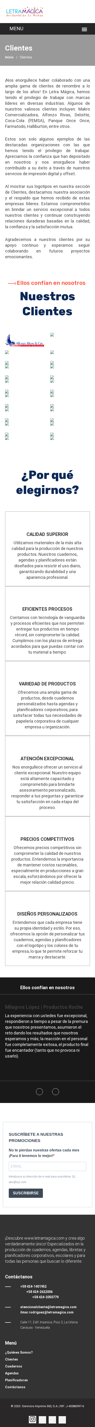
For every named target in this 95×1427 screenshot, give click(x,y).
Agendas (12, 1373)
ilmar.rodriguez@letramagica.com (47, 1312)
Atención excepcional (47, 758)
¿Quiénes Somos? (19, 1352)
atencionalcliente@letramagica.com (48, 1307)
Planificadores (16, 1380)
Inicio (9, 57)
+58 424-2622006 (39, 1292)
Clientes (11, 1359)
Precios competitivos (47, 839)
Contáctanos (15, 1387)
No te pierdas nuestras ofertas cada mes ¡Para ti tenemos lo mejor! (44, 1153)
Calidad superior (47, 534)
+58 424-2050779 (45, 1297)
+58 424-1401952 (33, 1286)
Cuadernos (13, 1366)
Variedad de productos (47, 684)
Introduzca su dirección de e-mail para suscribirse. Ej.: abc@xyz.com (42, 1179)
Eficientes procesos (47, 609)
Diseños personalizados (47, 914)
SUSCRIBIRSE (26, 1193)
